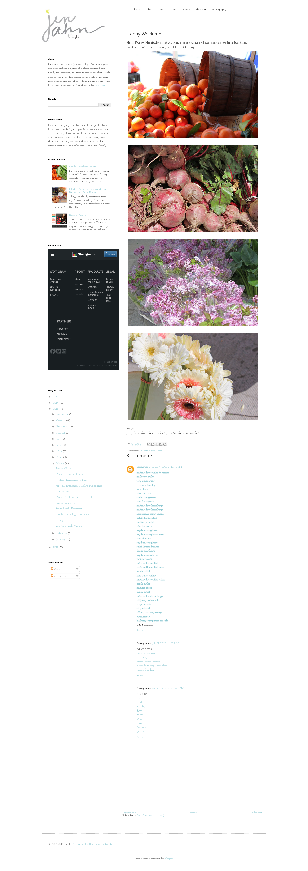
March (60, 463)
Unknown (142, 466)
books (174, 9)
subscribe (108, 844)
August (61, 432)
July (59, 439)
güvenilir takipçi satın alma (152, 665)
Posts (56, 568)
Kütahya (141, 706)
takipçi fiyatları (145, 669)
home (137, 9)
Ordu (139, 719)
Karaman (142, 727)
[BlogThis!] (153, 444)
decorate (201, 9)
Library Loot (63, 491)
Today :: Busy (63, 468)
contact (98, 844)
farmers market (148, 450)
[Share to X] (157, 444)
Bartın (140, 714)
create (186, 9)
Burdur (140, 702)
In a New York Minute (69, 525)
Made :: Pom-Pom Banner (70, 474)
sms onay (142, 657)
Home (193, 812)
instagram (78, 844)
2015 (56, 396)
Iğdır (139, 710)
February (62, 533)
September (62, 426)
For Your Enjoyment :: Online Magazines (79, 485)
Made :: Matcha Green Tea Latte (74, 497)
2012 (56, 547)
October (61, 420)
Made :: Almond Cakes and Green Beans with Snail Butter (88, 190)
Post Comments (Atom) (150, 815)
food (161, 9)
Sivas (139, 698)
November (62, 414)
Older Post (256, 812)
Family (59, 520)
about (150, 9)
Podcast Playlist (78, 215)
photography (219, 9)
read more (99, 85)
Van (139, 723)
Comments (59, 576)
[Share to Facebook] (161, 444)
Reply (140, 630)
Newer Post (129, 812)
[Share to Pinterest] (165, 444)
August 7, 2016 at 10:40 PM (165, 466)
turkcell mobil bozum (148, 661)
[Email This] (149, 444)
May (59, 451)
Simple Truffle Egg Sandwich (72, 514)
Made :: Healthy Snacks (82, 166)
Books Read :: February (69, 508)
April (59, 457)
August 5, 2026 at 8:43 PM (168, 688)
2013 (56, 409)
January (61, 539)
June (59, 445)
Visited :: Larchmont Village (72, 479)
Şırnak (140, 731)
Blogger (169, 858)
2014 (56, 402)
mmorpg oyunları (146, 653)
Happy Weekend (65, 503)
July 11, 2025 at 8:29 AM (166, 643)
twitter (89, 844)
